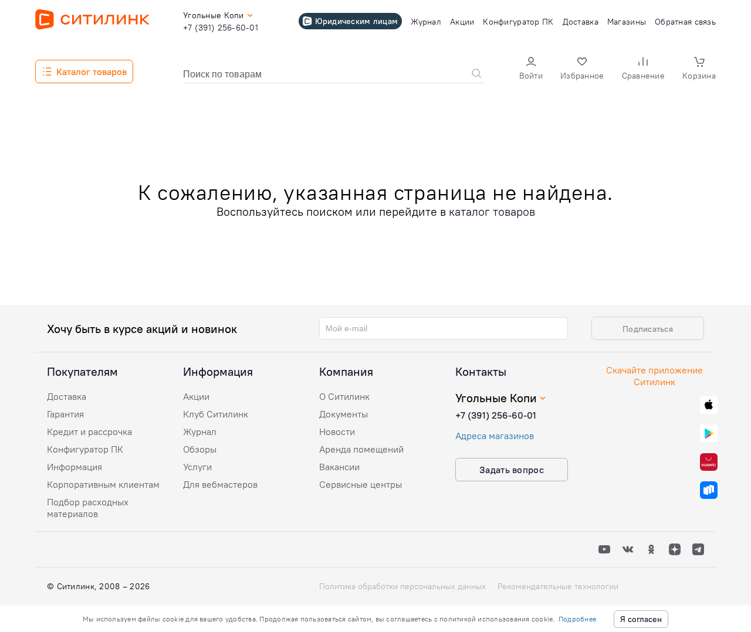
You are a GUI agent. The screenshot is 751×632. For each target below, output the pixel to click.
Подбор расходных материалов (87, 507)
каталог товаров (492, 211)
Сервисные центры (360, 484)
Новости (337, 431)
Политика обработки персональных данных (402, 586)
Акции (196, 396)
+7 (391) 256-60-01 (495, 415)
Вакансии (339, 467)
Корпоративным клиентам (103, 484)
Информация (74, 467)
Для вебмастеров (220, 484)
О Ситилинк (344, 396)
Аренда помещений (361, 449)
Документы (343, 414)
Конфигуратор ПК (85, 449)
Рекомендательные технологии (558, 586)
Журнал (199, 431)
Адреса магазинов (494, 435)
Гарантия (65, 414)
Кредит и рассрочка (89, 431)
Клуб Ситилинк (215, 414)
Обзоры (199, 449)
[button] (531, 69)
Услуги (197, 467)
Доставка (66, 396)
